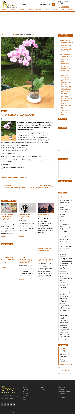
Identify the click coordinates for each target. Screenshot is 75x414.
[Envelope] (68, 7)
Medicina (48, 10)
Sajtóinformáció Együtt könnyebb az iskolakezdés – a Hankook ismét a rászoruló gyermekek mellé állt (67, 102)
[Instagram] (64, 7)
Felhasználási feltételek (64, 391)
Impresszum (61, 387)
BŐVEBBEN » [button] (3, 236)
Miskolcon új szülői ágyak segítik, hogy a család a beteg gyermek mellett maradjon (66, 89)
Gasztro (62, 10)
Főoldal (5, 10)
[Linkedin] (61, 7)
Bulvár (70, 10)
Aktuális (13, 10)
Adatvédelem (61, 393)
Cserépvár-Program (66, 95)
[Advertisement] (37, 22)
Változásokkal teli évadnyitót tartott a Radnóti (66, 82)
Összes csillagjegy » (65, 364)
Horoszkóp (62, 348)
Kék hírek (43, 389)
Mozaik (15, 34)
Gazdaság (22, 10)
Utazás (42, 387)
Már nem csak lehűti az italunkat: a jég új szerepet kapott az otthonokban (8, 217)
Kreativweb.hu (71, 412)
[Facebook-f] (2, 404)
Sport (55, 10)
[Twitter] (66, 7)
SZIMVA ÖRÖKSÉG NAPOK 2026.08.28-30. (8, 258)
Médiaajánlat (61, 385)
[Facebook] (59, 7)
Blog (59, 395)
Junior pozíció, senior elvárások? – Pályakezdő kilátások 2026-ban (45, 259)
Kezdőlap (3, 34)
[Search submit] (53, 4)
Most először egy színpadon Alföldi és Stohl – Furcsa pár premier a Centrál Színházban (67, 44)
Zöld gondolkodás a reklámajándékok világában (25, 216)
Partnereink (61, 389)
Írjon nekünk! (61, 397)
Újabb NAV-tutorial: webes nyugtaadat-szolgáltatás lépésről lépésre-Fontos (25, 260)
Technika (39, 10)
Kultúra (31, 10)
